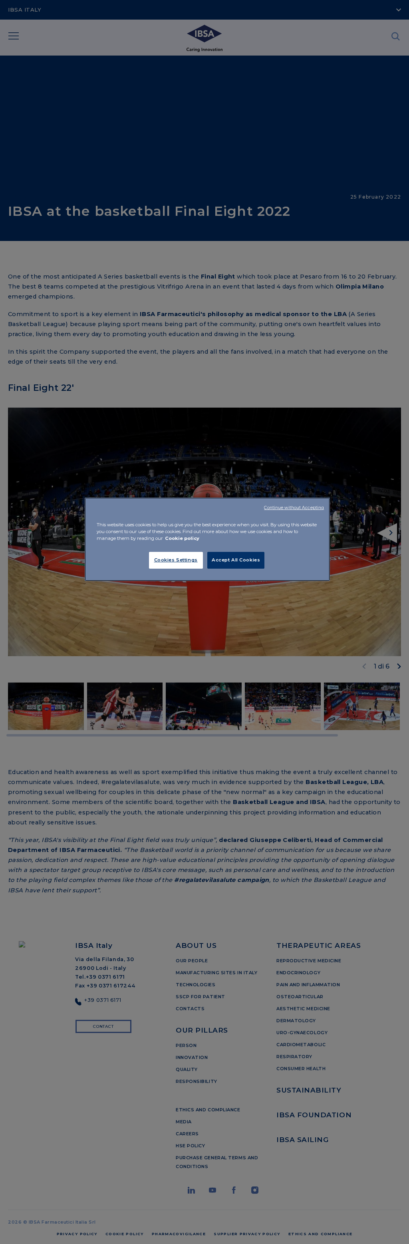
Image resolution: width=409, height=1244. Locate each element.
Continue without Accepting (294, 507)
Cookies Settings (176, 560)
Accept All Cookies (236, 560)
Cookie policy (182, 538)
